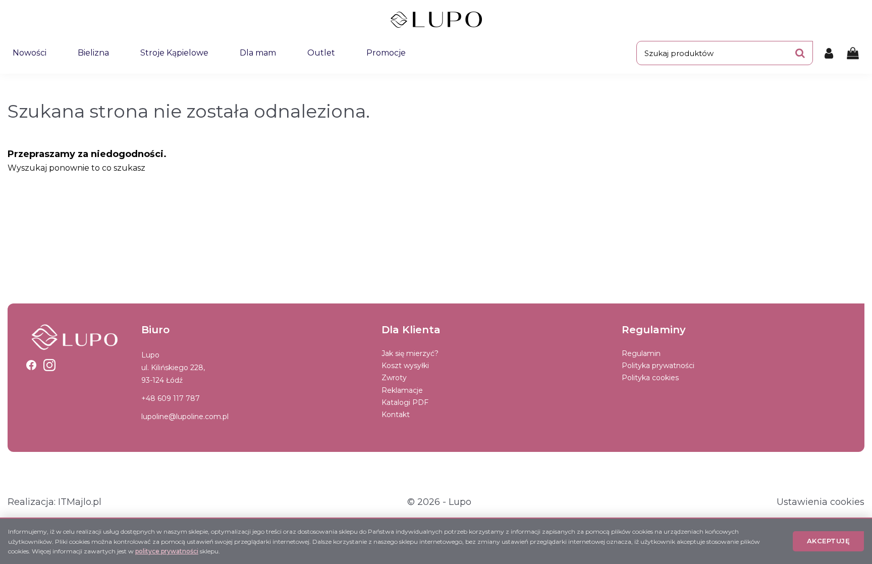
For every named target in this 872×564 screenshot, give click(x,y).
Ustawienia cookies (820, 501)
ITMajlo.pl (79, 501)
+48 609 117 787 (170, 398)
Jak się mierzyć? (410, 353)
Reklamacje (402, 390)
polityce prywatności (166, 551)
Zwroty (394, 377)
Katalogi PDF (405, 402)
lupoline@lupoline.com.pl (185, 416)
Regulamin (641, 353)
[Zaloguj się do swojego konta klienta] (829, 53)
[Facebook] (31, 365)
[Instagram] (49, 365)
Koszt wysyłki (405, 365)
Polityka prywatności (658, 365)
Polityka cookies (650, 377)
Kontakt (396, 414)
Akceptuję (828, 541)
